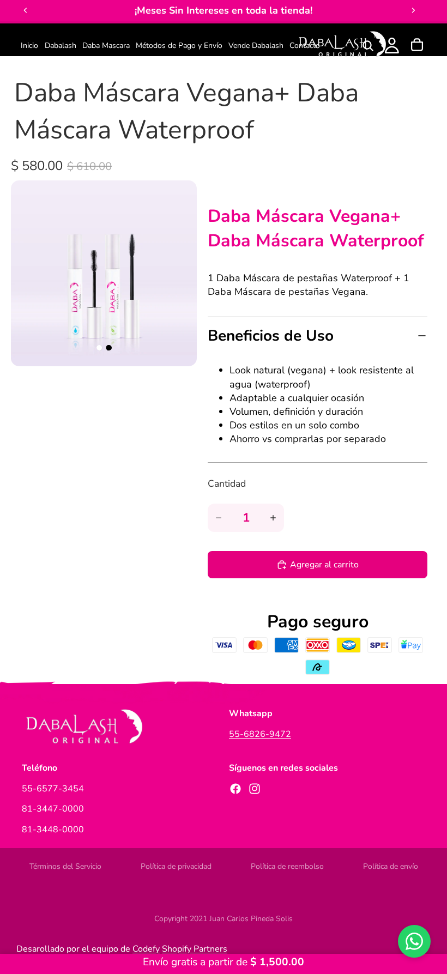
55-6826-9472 (260, 734)
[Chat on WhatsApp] (414, 941)
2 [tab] (109, 348)
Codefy (146, 949)
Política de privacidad (176, 866)
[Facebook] (235, 788)
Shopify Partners (194, 949)
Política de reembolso (287, 866)
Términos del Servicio (65, 866)
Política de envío (390, 866)
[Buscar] (367, 45)
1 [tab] (99, 348)
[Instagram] (254, 788)
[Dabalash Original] (341, 45)
